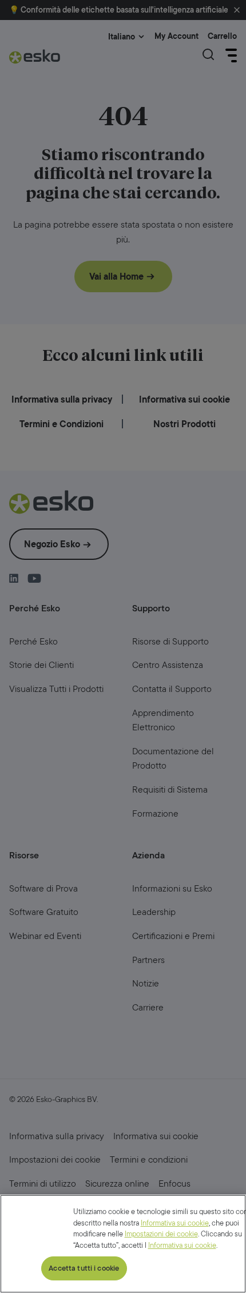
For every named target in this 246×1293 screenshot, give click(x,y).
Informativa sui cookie (175, 1223)
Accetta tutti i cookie (84, 1268)
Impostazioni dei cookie (161, 1233)
